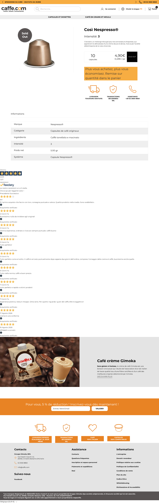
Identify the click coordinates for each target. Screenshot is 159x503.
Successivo (14, 193)
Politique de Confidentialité (128, 466)
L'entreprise (121, 454)
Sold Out (132, 57)
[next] (19, 75)
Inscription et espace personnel (84, 462)
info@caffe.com (23, 467)
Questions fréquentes (80, 458)
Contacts (75, 454)
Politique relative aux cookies (128, 462)
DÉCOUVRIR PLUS (104, 376)
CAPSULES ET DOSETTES (59, 17)
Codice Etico (122, 479)
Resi (73, 471)
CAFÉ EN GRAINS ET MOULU (98, 17)
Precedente (4, 193)
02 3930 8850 (23, 463)
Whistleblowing (123, 483)
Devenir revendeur (124, 458)
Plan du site (121, 475)
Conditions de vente (125, 471)
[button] (3, 2)
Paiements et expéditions (82, 466)
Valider (100, 408)
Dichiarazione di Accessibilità (128, 487)
